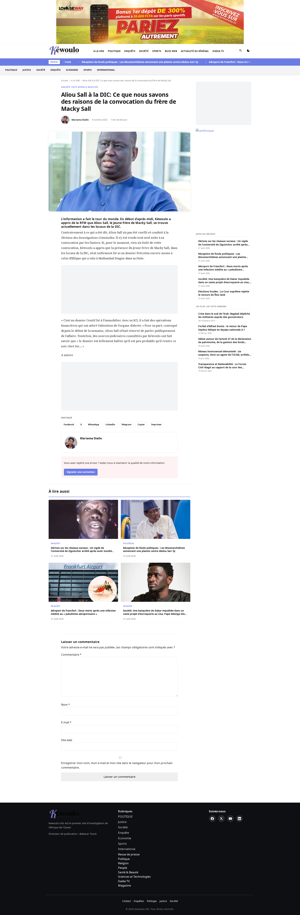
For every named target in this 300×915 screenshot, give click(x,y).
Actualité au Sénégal (195, 51)
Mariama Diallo (80, 119)
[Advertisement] (119, 289)
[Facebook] (212, 818)
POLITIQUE (114, 51)
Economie (72, 70)
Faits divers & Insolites (84, 87)
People (122, 868)
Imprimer (156, 424)
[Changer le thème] (248, 51)
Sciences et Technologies (134, 877)
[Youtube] (230, 818)
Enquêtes (139, 901)
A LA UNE (98, 51)
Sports (156, 51)
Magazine (124, 885)
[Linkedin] (239, 818)
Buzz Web (171, 51)
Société (144, 51)
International (106, 70)
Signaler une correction (81, 472)
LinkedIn (110, 424)
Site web (66, 740)
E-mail (66, 722)
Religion (123, 863)
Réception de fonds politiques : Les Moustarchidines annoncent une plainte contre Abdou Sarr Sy (124, 62)
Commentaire (71, 654)
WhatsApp (93, 424)
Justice (27, 70)
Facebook (69, 424)
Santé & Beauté (128, 872)
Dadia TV (218, 51)
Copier (141, 424)
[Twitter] (221, 818)
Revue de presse (129, 854)
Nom (65, 705)
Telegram (126, 424)
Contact (126, 901)
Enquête (129, 51)
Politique (124, 859)
